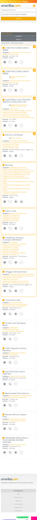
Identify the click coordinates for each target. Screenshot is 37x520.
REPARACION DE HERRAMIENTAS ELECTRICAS (15, 169)
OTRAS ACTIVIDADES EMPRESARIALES (13, 331)
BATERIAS (12, 192)
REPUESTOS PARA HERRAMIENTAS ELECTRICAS (16, 174)
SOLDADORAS (13, 242)
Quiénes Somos (18, 497)
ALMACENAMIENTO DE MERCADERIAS (20, 395)
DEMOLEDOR (6, 194)
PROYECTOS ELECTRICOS (26, 142)
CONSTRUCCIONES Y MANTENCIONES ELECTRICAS (17, 110)
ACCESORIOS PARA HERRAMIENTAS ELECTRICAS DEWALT (16, 186)
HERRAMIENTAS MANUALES (10, 219)
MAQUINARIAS (23, 304)
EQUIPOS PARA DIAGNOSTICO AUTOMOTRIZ (15, 281)
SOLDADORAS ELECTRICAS (10, 247)
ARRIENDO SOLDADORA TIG (10, 254)
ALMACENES (22, 397)
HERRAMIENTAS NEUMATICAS (11, 215)
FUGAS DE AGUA (24, 116)
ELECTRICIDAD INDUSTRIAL (10, 148)
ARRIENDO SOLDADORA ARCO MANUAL (14, 253)
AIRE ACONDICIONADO (16, 302)
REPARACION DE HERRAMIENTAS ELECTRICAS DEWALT (15, 179)
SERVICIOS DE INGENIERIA (9, 354)
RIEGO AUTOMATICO (28, 117)
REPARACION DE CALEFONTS (10, 116)
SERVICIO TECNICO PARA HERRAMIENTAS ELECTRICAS (18, 171)
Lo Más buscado (18, 504)
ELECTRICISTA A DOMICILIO (10, 142)
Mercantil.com (18, 511)
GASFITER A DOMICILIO (21, 114)
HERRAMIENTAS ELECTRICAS (17, 167)
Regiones (18, 39)
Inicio (18, 494)
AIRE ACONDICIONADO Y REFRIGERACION (14, 306)
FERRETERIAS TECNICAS (9, 276)
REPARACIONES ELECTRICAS (10, 54)
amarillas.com (11, 5)
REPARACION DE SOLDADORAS (11, 246)
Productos (18, 501)
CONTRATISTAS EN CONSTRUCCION (20, 52)
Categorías (18, 36)
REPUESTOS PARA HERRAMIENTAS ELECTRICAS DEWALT (16, 189)
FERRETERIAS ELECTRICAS (10, 279)
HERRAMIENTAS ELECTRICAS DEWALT (13, 176)
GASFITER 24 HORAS (8, 114)
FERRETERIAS (13, 274)
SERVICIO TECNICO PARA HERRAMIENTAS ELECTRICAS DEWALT (18, 182)
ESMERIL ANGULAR (21, 192)
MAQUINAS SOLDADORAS (9, 251)
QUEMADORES (13, 328)
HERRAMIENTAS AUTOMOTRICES (12, 278)
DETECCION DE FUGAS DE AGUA (11, 117)
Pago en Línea (18, 507)
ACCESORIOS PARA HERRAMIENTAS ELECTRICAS (16, 173)
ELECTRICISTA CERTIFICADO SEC (18, 141)
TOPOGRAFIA (22, 421)
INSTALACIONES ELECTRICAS (10, 144)
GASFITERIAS (23, 112)
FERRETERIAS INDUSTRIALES (26, 274)
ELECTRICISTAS (13, 109)
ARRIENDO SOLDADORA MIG (10, 249)
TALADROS (5, 192)
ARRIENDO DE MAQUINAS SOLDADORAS (14, 244)
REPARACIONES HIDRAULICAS (18, 213)
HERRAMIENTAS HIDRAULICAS (11, 217)
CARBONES (14, 194)
